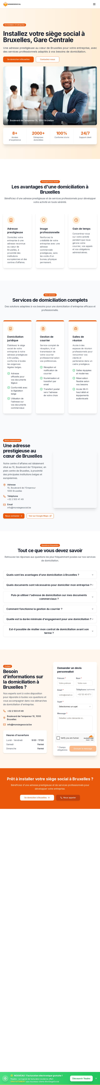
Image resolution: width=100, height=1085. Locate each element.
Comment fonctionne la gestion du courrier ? (34, 609)
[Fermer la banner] (96, 1078)
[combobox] (75, 706)
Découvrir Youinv (81, 1078)
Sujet (60, 702)
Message (62, 713)
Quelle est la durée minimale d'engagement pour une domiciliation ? (48, 619)
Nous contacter (12, 516)
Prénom (61, 678)
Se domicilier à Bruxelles (18, 59)
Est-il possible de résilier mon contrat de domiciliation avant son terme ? (49, 631)
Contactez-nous (47, 59)
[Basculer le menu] (94, 4)
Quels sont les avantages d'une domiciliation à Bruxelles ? (42, 574)
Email (60, 690)
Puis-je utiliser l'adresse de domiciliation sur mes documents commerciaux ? (49, 597)
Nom (79, 678)
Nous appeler (69, 797)
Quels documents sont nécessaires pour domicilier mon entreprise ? (49, 585)
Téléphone (84, 689)
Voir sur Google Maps (38, 516)
